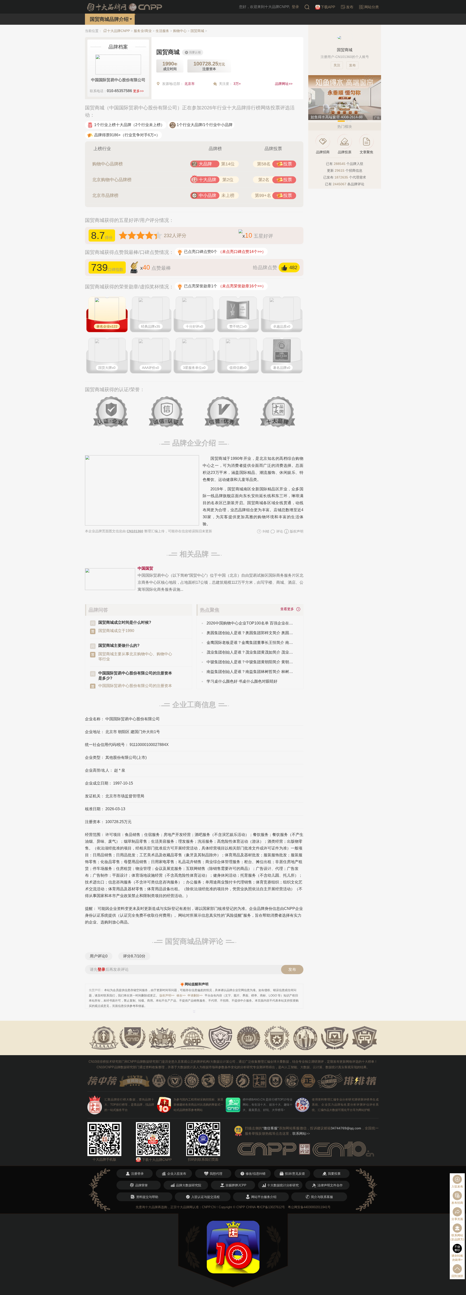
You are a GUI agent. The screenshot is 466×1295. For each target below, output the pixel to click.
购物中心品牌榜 (107, 164)
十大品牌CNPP (118, 31)
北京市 (189, 84)
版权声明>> (167, 995)
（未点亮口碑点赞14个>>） (242, 252)
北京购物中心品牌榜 (112, 179)
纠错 (265, 531)
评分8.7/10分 (134, 956)
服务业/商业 (143, 31)
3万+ (237, 84)
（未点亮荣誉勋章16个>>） (242, 286)
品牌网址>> (283, 84)
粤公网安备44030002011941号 (309, 1207)
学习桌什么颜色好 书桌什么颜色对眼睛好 (242, 681)
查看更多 (288, 609)
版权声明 (296, 531)
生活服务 (162, 31)
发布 (292, 969)
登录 (295, 7)
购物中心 (180, 31)
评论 (279, 531)
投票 (287, 164)
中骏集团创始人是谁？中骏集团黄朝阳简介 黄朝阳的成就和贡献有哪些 (251, 662)
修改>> (181, 995)
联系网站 (301, 1133)
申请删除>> (195, 995)
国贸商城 (197, 31)
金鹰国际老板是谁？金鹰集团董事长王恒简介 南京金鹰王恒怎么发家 (251, 642)
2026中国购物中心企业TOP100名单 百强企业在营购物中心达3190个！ (251, 623)
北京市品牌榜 (105, 195)
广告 (377, 118)
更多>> (138, 91)
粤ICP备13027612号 (271, 1207)
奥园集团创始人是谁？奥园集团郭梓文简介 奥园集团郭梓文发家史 (251, 633)
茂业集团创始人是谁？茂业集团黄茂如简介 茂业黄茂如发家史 (251, 652)
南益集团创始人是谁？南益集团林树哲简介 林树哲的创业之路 (251, 672)
